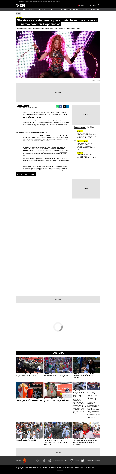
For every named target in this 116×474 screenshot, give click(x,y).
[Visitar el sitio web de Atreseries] (66, 460)
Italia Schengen (36, 1)
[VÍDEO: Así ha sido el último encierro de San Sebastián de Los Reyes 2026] (58, 365)
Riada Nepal (21, 1)
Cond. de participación (89, 467)
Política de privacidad (68, 467)
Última (82, 5)
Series (84, 9)
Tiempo (52, 9)
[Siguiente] (99, 1)
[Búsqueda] (98, 5)
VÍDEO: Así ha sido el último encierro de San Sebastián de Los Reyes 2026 (57, 375)
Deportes (31, 9)
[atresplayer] (92, 5)
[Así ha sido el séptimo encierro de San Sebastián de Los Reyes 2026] (29, 430)
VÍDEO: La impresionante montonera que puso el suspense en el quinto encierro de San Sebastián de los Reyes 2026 (86, 146)
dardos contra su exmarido (57, 158)
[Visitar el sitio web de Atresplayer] (90, 460)
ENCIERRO (79, 131)
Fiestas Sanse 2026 (82, 141)
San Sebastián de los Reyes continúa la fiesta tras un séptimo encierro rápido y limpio (86, 156)
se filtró (63, 124)
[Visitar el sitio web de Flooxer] (97, 460)
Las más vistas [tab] (79, 127)
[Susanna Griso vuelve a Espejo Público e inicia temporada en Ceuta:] (58, 390)
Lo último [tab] (90, 127)
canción (32, 174)
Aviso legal (59, 467)
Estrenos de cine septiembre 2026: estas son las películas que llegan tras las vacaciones (29, 400)
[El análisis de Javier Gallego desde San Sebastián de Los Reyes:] (86, 430)
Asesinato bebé (51, 1)
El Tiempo (58, 1)
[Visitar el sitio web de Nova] (55, 460)
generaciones (63, 152)
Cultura (58, 352)
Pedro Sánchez (43, 1)
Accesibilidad (60, 470)
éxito (26, 174)
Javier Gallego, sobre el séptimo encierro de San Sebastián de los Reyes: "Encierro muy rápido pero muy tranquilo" (92, 395)
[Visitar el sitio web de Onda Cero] (71, 460)
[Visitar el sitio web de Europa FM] (77, 460)
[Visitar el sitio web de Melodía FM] (82, 460)
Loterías (42, 9)
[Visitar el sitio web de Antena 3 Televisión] (38, 460)
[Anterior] (16, 1)
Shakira (19, 174)
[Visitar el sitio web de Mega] (60, 460)
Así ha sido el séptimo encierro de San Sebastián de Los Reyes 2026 (29, 439)
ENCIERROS (80, 152)
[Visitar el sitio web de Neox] (49, 460)
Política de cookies (78, 467)
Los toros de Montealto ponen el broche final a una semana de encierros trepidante (27, 375)
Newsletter (95, 9)
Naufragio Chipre (28, 1)
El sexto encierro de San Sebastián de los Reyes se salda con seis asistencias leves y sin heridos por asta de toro (86, 135)
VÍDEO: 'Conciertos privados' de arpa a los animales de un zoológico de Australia (85, 375)
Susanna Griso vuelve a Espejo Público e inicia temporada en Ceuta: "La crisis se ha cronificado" (57, 400)
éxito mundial (52, 147)
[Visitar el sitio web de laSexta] (44, 460)
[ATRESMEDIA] (20, 461)
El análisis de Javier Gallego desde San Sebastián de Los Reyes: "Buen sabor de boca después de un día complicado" (85, 441)
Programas (63, 9)
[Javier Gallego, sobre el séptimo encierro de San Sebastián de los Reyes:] (93, 386)
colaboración (46, 121)
